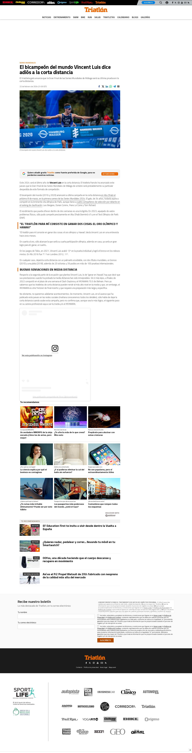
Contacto (79, 667)
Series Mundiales (28, 62)
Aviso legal (103, 667)
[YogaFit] (90, 719)
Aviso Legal (148, 607)
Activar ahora (108, 174)
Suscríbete (148, 2)
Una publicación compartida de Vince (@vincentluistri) (55, 397)
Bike (83, 17)
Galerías (145, 17)
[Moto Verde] (66, 706)
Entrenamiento (62, 17)
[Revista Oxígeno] (62, 2)
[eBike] (82, 731)
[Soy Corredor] (35, 2)
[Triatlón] (100, 2)
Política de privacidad (91, 667)
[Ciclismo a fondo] (20, 2)
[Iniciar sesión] (167, 2)
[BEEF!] (99, 732)
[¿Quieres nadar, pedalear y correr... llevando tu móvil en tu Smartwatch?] (30, 546)
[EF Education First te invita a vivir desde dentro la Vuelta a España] (30, 530)
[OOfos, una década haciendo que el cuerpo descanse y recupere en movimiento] (30, 562)
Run (90, 17)
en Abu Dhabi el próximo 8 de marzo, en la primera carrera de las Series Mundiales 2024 (67, 196)
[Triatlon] (96, 10)
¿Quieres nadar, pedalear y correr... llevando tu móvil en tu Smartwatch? (79, 543)
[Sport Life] (104, 706)
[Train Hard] (66, 731)
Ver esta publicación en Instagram (37, 355)
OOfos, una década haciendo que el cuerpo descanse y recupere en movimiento (77, 559)
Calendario (123, 17)
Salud (97, 17)
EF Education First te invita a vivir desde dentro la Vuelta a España (79, 527)
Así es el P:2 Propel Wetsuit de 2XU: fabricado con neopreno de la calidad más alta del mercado (80, 575)
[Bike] (131, 719)
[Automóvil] (151, 692)
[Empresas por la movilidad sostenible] (21, 711)
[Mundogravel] (138, 732)
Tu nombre (22, 612)
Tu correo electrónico (27, 622)
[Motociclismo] (86, 706)
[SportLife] (74, 2)
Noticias (46, 17)
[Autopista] (70, 692)
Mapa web (112, 667)
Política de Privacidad (161, 607)
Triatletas (109, 17)
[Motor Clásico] (128, 692)
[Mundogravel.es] (51, 2)
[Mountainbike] (8, 2)
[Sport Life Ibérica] (24, 693)
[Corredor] (125, 706)
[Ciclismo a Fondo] (110, 719)
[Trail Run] (87, 2)
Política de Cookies (104, 609)
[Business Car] (106, 692)
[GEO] (117, 732)
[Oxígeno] (152, 719)
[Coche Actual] (88, 692)
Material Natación (31, 574)
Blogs (135, 17)
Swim (75, 17)
